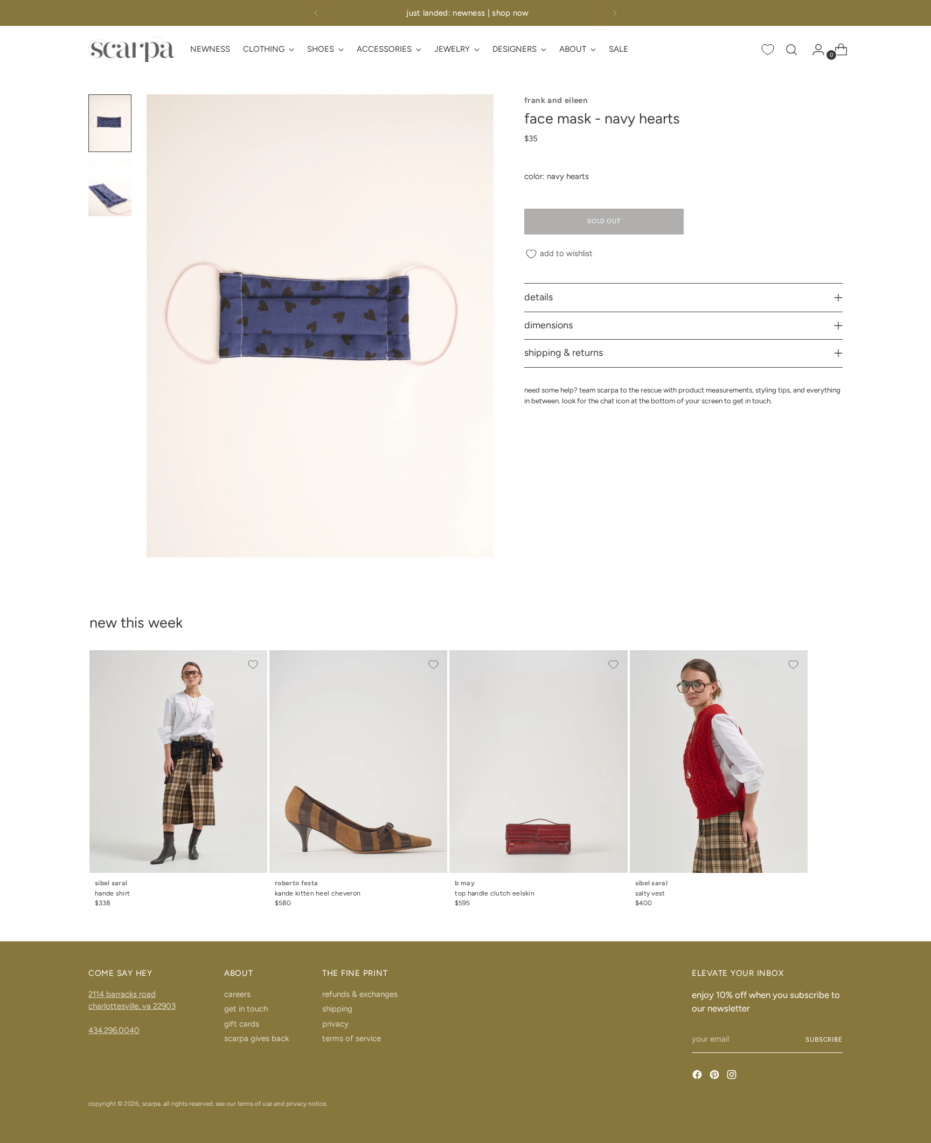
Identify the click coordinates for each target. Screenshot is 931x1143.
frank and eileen (556, 100)
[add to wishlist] (253, 664)
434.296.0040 (114, 1030)
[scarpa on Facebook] (698, 1076)
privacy (335, 1024)
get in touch (246, 1009)
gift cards (241, 1024)
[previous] (316, 13)
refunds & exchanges (360, 994)
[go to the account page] (814, 49)
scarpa (151, 1103)
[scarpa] (131, 49)
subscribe (824, 1039)
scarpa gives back (256, 1038)
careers (237, 994)
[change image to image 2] (109, 187)
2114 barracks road (122, 994)
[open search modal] (791, 49)
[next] (615, 13)
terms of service (351, 1038)
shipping (337, 1009)
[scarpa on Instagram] (732, 1076)
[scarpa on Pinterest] (715, 1076)
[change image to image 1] (109, 123)
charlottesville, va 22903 (132, 1006)
